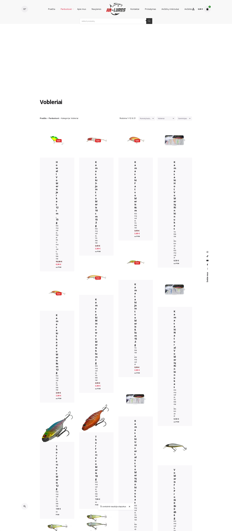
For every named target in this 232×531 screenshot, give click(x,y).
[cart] (207, 9)
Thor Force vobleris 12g (57, 467)
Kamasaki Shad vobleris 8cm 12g (57, 343)
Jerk (57, 250)
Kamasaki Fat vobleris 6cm (135, 186)
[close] (129, 506)
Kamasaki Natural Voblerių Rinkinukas (175, 349)
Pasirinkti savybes (96, 415)
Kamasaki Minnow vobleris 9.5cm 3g (96, 331)
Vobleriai (57, 256)
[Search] (149, 21)
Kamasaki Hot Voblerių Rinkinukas (175, 195)
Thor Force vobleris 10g (96, 458)
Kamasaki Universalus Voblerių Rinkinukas (135, 461)
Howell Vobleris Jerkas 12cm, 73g (57, 192)
